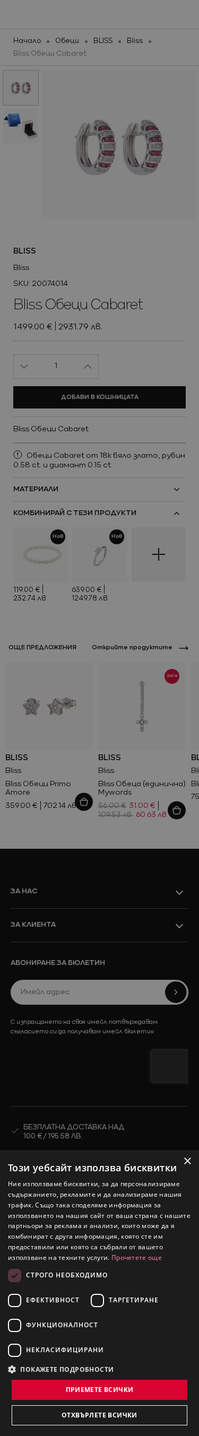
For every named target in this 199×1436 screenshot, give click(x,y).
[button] (61, 1369)
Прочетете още (136, 1257)
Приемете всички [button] (100, 1389)
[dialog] (99, 1293)
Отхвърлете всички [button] (99, 1415)
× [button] (187, 1161)
